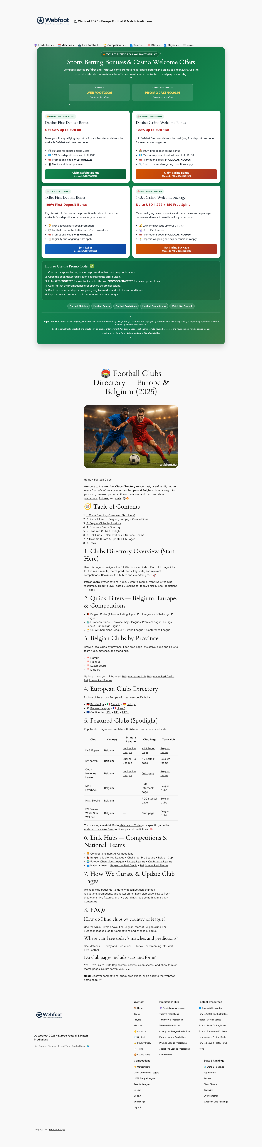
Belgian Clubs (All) (101, 614)
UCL (108, 712)
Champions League (110, 629)
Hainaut (95, 661)
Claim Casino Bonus (176, 174)
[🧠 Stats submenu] (159, 45)
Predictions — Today (130, 946)
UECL (125, 712)
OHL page (148, 773)
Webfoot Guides (152, 333)
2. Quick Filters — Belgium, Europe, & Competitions (117, 519)
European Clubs (100, 622)
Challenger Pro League (141, 857)
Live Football (116, 585)
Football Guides (101, 306)
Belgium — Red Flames (98, 680)
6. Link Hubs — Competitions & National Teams (115, 535)
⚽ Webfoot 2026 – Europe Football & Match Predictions (113, 21)
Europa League (134, 629)
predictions (90, 498)
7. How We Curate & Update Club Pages (110, 539)
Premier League (151, 622)
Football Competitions (154, 306)
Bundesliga (103, 626)
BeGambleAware (134, 333)
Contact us (90, 901)
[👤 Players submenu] (178, 45)
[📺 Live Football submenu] (99, 45)
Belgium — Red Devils (160, 676)
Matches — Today (130, 825)
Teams (143, 581)
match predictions (121, 571)
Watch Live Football (182, 306)
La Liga (167, 622)
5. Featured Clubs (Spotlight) (103, 531)
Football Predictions (126, 306)
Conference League (158, 629)
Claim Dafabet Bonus (85, 174)
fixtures (103, 498)
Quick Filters (101, 926)
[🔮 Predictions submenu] (53, 45)
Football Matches (79, 306)
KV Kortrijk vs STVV (117, 968)
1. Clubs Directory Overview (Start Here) (110, 515)
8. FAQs (91, 542)
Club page (148, 813)
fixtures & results (98, 571)
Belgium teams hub (134, 676)
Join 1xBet (85, 249)
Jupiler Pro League (139, 614)
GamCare (120, 333)
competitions (92, 575)
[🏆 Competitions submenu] (125, 45)
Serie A (90, 626)
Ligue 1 (116, 626)
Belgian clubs (153, 926)
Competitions (122, 930)
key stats (138, 571)
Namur (94, 657)
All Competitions (123, 853)
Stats (108, 965)
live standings (128, 897)
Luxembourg (98, 665)
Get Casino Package (176, 249)
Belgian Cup (165, 857)
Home (87, 479)
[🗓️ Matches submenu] (73, 45)
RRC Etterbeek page (148, 788)
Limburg (95, 669)
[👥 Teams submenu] (143, 45)
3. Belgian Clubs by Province (103, 523)
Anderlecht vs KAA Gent (99, 829)
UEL (116, 712)
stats (118, 498)
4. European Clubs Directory (103, 527)
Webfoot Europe (57, 1129)
